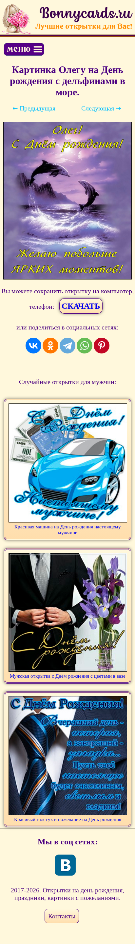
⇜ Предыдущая (33, 108)
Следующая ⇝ (101, 108)
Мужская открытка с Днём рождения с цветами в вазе (67, 676)
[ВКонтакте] (33, 345)
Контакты (61, 916)
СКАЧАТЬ (81, 306)
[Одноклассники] (50, 345)
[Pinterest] (101, 345)
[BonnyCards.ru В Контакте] (65, 865)
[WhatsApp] (84, 345)
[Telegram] (67, 345)
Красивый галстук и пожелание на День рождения (67, 819)
